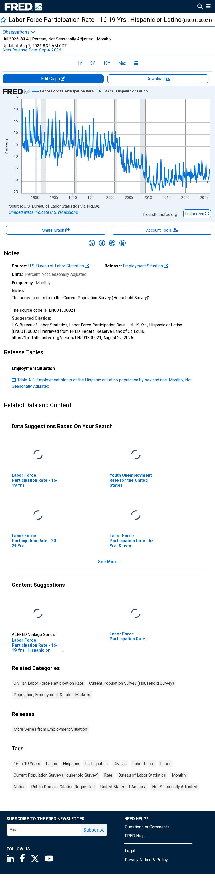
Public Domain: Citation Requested (63, 786)
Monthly (179, 775)
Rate (108, 775)
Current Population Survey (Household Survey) (131, 683)
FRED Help (135, 835)
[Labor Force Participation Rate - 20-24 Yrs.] (38, 515)
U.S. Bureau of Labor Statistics (56, 265)
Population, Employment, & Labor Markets (52, 694)
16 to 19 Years (27, 763)
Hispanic (71, 763)
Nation (19, 786)
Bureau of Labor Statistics (142, 775)
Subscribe (94, 830)
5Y (92, 63)
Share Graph (53, 230)
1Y (79, 63)
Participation (96, 763)
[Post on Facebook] (102, 243)
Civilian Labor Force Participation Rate (48, 683)
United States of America (123, 786)
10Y (106, 63)
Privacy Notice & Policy (146, 859)
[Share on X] (92, 243)
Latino (51, 763)
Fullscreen (195, 213)
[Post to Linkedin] (122, 243)
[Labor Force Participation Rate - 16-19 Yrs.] (38, 454)
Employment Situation (143, 265)
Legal (130, 850)
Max (122, 63)
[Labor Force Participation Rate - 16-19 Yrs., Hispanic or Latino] (38, 613)
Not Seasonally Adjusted (174, 786)
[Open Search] (200, 7)
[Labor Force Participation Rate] (136, 613)
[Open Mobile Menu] (208, 7)
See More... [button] (109, 561)
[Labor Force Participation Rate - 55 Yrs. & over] (136, 515)
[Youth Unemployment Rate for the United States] (136, 454)
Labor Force (143, 763)
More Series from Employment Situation (50, 729)
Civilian (120, 763)
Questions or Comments (147, 826)
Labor (165, 763)
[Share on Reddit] (112, 243)
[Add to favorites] (3, 20)
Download (156, 78)
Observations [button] (17, 32)
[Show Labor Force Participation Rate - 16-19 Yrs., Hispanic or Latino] (94, 91)
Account (159, 230)
